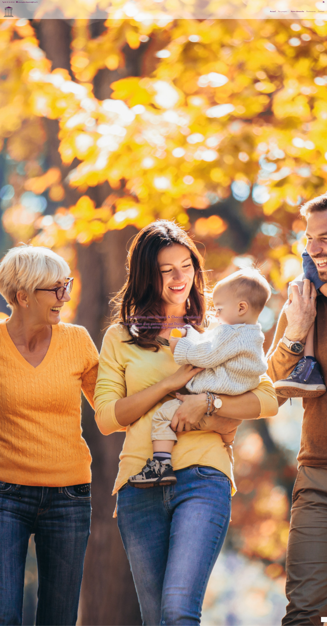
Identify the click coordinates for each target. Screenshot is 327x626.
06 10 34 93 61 (9, 2)
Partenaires (311, 11)
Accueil (273, 11)
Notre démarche (297, 11)
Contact (321, 11)
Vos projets (282, 11)
